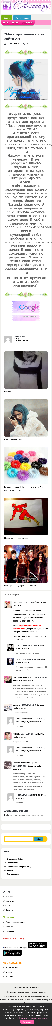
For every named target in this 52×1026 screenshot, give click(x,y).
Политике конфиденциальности (33, 1018)
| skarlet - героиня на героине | (25, 763)
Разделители (12, 863)
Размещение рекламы (15, 922)
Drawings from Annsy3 (13, 439)
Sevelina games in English (16, 948)
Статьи (16, 44)
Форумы (9, 976)
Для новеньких (13, 874)
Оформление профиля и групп (20, 867)
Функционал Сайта (15, 859)
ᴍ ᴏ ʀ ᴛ (18, 646)
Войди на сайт (10, 815)
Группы (8, 972)
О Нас (8, 905)
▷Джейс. (16, 705)
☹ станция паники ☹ (22, 678)
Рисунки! (7, 392)
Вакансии (10, 931)
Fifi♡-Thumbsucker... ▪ (22, 341)
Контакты (9, 901)
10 (27, 44)
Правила (9, 910)
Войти (7, 17)
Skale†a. (19, 659)
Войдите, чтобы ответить (24, 681)
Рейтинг (10, 870)
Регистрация (22, 17)
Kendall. (16, 734)
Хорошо (27, 1021)
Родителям (10, 927)
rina (14, 602)
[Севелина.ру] (26, 11)
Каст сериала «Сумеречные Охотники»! (20, 586)
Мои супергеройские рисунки (16, 538)
